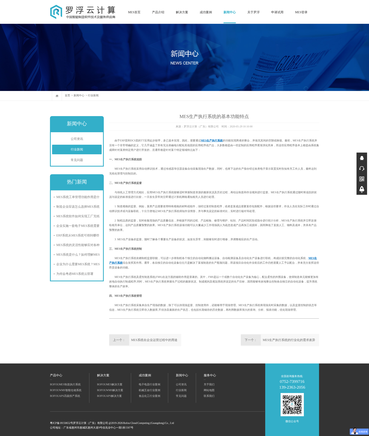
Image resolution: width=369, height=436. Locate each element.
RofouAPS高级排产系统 (65, 396)
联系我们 (209, 396)
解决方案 (182, 12)
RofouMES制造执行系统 (65, 384)
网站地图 (209, 390)
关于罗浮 (253, 12)
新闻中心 (230, 12)
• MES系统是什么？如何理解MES (76, 254)
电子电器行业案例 (149, 384)
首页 (67, 95)
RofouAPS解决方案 (109, 396)
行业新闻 (93, 95)
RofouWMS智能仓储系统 (65, 390)
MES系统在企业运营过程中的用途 (154, 340)
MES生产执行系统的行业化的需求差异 (289, 340)
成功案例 (206, 12)
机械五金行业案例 (149, 390)
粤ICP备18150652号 (61, 423)
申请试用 (277, 12)
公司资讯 (77, 138)
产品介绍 (158, 12)
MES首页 (134, 12)
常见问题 (77, 160)
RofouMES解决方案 (109, 384)
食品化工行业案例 (149, 396)
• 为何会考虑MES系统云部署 (72, 273)
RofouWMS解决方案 (110, 390)
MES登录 (301, 12)
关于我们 (209, 384)
